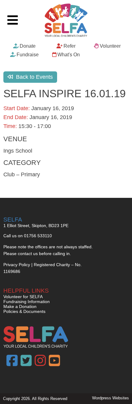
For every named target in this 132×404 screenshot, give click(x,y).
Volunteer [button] (110, 46)
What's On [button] (68, 54)
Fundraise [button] (28, 54)
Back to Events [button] (33, 77)
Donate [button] (28, 46)
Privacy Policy (16, 264)
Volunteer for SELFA (23, 296)
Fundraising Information (26, 301)
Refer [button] (70, 46)
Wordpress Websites (110, 398)
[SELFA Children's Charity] (66, 21)
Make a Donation (20, 306)
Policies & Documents (24, 311)
